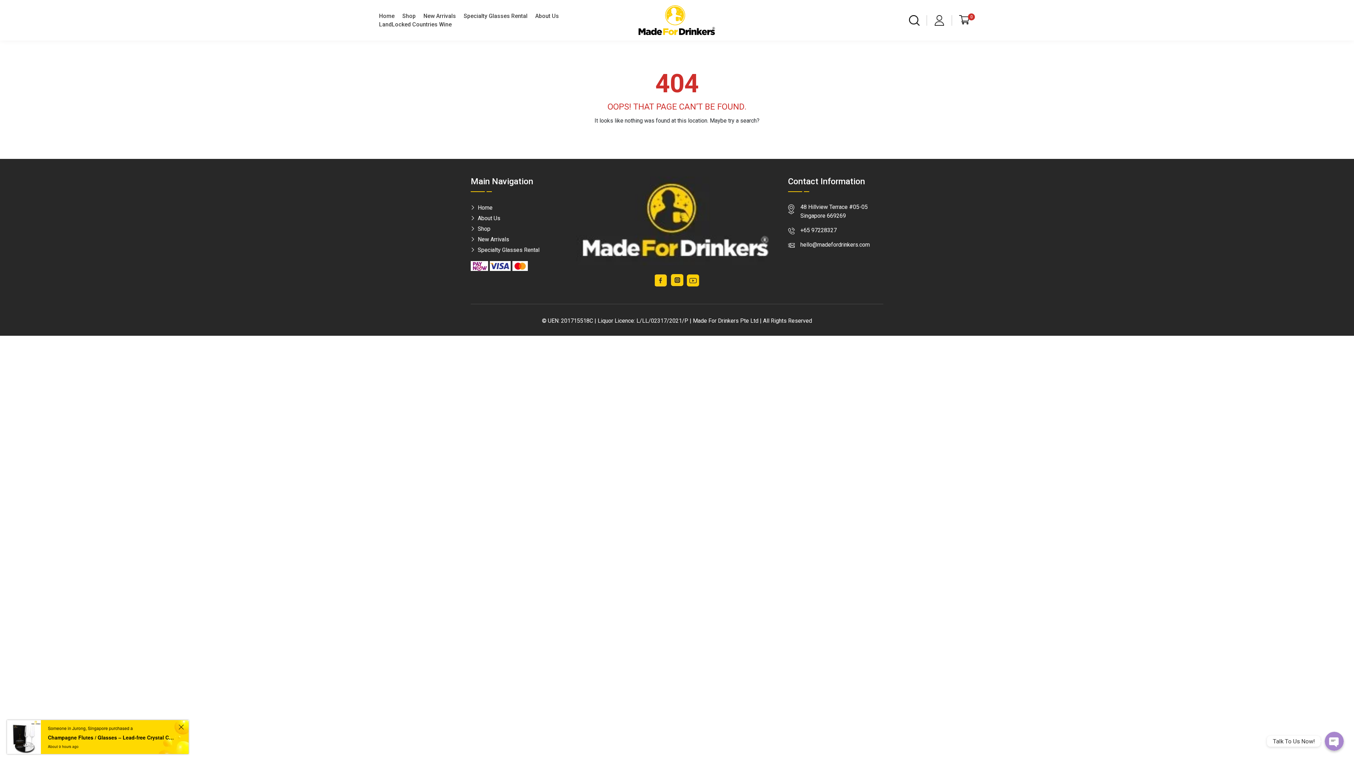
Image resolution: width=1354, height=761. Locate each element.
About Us (547, 16)
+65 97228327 (818, 230)
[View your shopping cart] (964, 20)
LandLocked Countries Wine (415, 24)
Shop (409, 16)
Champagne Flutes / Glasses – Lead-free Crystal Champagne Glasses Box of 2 (112, 737)
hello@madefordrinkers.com (835, 244)
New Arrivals (439, 16)
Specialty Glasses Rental (495, 16)
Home (387, 16)
